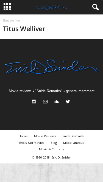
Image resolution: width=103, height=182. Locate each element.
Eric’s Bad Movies (31, 143)
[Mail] (46, 102)
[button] (94, 7)
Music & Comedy (51, 149)
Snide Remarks (73, 136)
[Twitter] (68, 102)
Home (23, 136)
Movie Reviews (45, 136)
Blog (54, 143)
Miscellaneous (73, 143)
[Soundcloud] (57, 102)
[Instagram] (35, 102)
